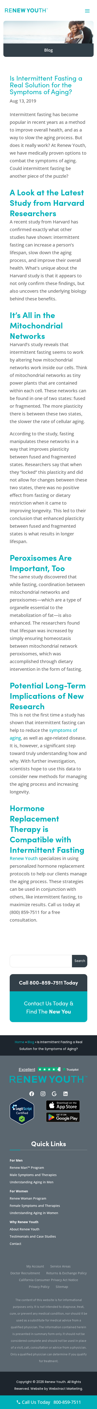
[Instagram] (43, 1094)
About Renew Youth (24, 1229)
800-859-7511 (46, 982)
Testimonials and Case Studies (33, 1237)
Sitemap (62, 1287)
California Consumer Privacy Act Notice (48, 1280)
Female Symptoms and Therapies (35, 1206)
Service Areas (60, 1266)
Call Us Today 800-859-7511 (51, 1402)
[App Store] (63, 1120)
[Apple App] (63, 1109)
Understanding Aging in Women (34, 1213)
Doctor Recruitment (25, 1273)
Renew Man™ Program (27, 1168)
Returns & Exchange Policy (66, 1273)
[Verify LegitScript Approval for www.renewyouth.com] (22, 1123)
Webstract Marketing (65, 1388)
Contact (15, 1244)
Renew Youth (24, 858)
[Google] (54, 1094)
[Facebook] (32, 1094)
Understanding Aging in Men (31, 1182)
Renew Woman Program (28, 1199)
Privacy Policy (39, 1287)
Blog (31, 1042)
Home (19, 1042)
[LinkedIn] (65, 1094)
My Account (35, 1266)
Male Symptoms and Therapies (33, 1175)
